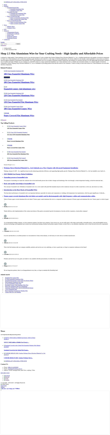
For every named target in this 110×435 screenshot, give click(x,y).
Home (5, 4)
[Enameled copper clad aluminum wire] (5, 86)
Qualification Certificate (13, 33)
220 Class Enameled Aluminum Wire (19, 95)
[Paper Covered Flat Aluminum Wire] (6, 113)
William (3, 387)
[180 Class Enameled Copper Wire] (13, 106)
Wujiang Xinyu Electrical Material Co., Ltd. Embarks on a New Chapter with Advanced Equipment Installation (41, 168)
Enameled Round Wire (13, 7)
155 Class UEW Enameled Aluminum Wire (18, 134)
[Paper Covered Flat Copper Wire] (9, 145)
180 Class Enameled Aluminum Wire (19, 74)
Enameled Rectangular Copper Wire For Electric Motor (19, 280)
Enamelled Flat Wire (12, 12)
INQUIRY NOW (5, 373)
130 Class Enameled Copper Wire (16, 128)
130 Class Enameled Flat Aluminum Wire (21, 102)
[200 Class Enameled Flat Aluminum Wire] (16, 151)
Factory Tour (10, 35)
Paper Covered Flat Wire (13, 16)
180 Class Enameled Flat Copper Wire (17, 160)
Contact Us (7, 39)
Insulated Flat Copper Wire (12, 277)
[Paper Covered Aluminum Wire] (9, 138)
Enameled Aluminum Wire (17, 9)
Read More (7, 77)
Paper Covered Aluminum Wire (18, 22)
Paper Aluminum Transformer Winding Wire (16, 290)
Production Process (12, 38)
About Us (6, 30)
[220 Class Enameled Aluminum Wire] (14, 93)
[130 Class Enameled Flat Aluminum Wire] (13, 100)
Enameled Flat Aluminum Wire (18, 13)
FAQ (5, 29)
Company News (11, 28)
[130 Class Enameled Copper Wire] (16, 126)
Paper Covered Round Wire (14, 20)
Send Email (4, 385)
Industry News (11, 26)
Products (6, 6)
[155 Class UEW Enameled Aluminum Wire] (17, 132)
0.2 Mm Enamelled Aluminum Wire (14, 279)
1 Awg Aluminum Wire (11, 289)
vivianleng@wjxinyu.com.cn (15, 368)
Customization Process (13, 32)
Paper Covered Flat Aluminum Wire (19, 17)
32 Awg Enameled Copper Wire (13, 283)
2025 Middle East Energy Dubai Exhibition (18, 174)
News (5, 25)
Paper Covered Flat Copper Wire (18, 19)
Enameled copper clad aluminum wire (19, 89)
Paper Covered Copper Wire (17, 23)
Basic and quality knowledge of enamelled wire (19, 183)
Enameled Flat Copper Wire (17, 15)
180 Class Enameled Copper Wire (18, 109)
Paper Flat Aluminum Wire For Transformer (16, 286)
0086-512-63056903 (13, 367)
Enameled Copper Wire (16, 10)
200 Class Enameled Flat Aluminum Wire (18, 154)
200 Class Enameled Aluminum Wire (19, 82)
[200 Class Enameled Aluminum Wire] (14, 80)
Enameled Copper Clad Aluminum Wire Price (16, 285)
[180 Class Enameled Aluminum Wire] (14, 71)
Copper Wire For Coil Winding (13, 292)
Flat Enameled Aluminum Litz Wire (14, 282)
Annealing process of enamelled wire (16, 177)
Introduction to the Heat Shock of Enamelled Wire (20, 190)
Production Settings (12, 36)
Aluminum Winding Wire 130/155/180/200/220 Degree (19, 288)
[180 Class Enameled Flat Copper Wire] (16, 158)
